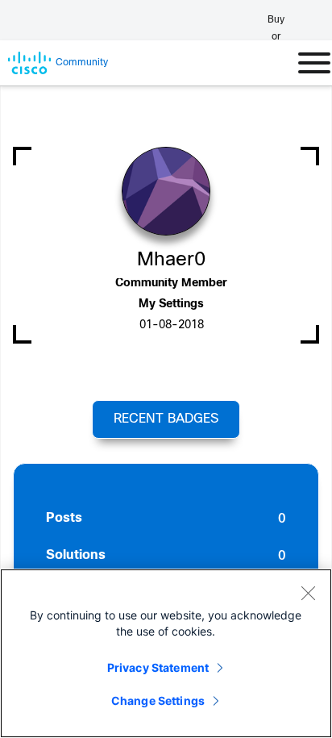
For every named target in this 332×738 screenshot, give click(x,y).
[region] (166, 653)
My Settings (171, 304)
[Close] (308, 593)
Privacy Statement (158, 667)
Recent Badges (166, 419)
